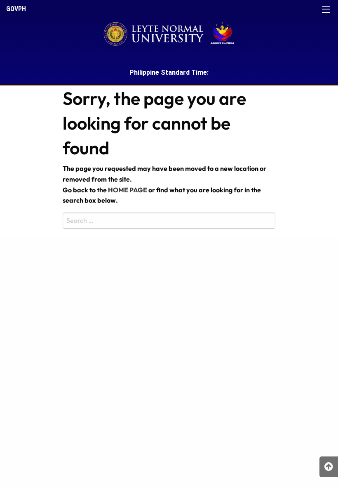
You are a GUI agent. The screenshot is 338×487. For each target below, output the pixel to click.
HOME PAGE (127, 190)
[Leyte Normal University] (169, 31)
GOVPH (16, 9)
